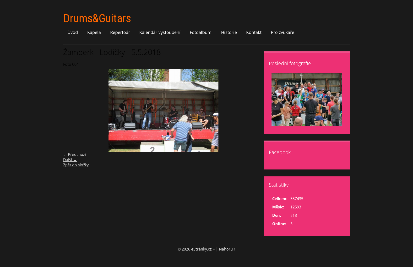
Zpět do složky (76, 165)
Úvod (72, 32)
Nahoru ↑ (227, 249)
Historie (229, 32)
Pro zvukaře (282, 32)
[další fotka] (256, 110)
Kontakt (253, 32)
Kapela (94, 32)
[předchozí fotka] (70, 110)
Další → (70, 159)
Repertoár (120, 32)
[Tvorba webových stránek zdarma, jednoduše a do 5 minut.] (214, 249)
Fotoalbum (201, 32)
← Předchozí (74, 154)
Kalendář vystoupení (159, 32)
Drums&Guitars (97, 18)
